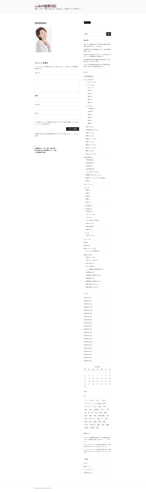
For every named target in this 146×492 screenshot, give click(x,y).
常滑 (87, 193)
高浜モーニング (90, 153)
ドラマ (87, 217)
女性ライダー (89, 235)
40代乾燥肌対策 (88, 76)
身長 (103, 424)
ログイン (86, 463)
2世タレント (89, 257)
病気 (90, 421)
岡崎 (87, 190)
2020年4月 (86, 329)
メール (37, 104)
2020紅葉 (88, 166)
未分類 (85, 245)
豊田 (89, 102)
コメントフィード (88, 469)
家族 (86, 415)
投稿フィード (87, 466)
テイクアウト (89, 82)
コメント (37, 72)
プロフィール (88, 403)
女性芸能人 (89, 272)
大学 (107, 409)
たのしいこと (87, 184)
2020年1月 (86, 338)
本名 (90, 418)
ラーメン (86, 239)
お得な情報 (87, 157)
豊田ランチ (89, 150)
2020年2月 (86, 335)
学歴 (100, 412)
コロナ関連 (87, 205)
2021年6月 (86, 300)
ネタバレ (104, 400)
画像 (86, 421)
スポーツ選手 (89, 266)
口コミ (102, 409)
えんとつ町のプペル (91, 172)
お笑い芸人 (89, 263)
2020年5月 (86, 326)
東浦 (89, 96)
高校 (97, 427)
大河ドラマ (89, 223)
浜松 (89, 117)
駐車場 (86, 427)
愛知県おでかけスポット (92, 175)
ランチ (87, 106)
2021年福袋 (89, 169)
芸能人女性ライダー (91, 284)
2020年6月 (86, 323)
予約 (104, 406)
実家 (105, 412)
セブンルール (89, 214)
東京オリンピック (88, 248)
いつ (86, 400)
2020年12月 (87, 304)
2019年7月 (86, 357)
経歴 (99, 421)
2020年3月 (86, 332)
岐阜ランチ (89, 133)
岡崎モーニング (90, 139)
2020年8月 (86, 316)
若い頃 (86, 424)
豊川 (89, 99)
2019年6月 (86, 360)
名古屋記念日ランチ (91, 129)
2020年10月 (87, 310)
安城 (89, 93)
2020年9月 (86, 313)
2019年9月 (86, 351)
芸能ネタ (86, 255)
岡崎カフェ (89, 135)
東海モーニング (90, 144)
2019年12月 (87, 341)
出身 (90, 409)
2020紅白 (88, 211)
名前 (36, 95)
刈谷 (89, 90)
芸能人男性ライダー (91, 287)
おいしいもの (87, 79)
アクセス (91, 400)
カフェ (85, 187)
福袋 (95, 421)
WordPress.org (88, 472)
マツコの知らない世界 (92, 220)
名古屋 (89, 111)
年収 (90, 415)
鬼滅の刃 (88, 229)
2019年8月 (86, 354)
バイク (85, 233)
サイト (37, 113)
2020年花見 (89, 163)
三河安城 (90, 108)
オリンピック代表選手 (92, 251)
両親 (100, 406)
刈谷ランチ (89, 127)
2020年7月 (86, 319)
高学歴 (92, 427)
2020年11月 (87, 307)
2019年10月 (87, 348)
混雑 (98, 418)
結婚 (104, 421)
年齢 (95, 415)
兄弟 (86, 409)
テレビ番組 (87, 209)
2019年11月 (87, 345)
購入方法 (92, 424)
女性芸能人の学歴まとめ (92, 275)
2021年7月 (86, 297)
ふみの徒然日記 (45, 6)
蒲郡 (87, 199)
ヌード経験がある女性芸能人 (93, 269)
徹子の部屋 (89, 226)
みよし (89, 87)
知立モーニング (90, 147)
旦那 (86, 418)
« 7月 (85, 391)
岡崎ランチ (89, 141)
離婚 (107, 424)
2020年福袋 (89, 160)
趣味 (98, 424)
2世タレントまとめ (91, 260)
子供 (96, 412)
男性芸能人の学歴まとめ (92, 281)
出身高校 (96, 409)
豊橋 (89, 123)
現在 (106, 418)
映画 (87, 181)
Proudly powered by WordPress (42, 488)
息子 (107, 415)
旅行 (85, 242)
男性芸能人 (89, 278)
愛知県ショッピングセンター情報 (95, 178)
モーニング (89, 85)
